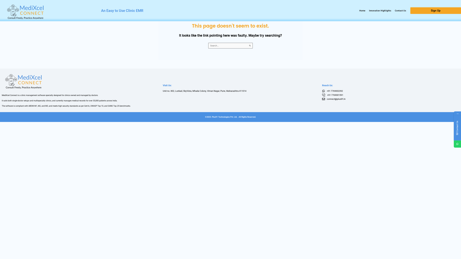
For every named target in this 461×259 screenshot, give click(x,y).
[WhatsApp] (457, 144)
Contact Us (400, 10)
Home (362, 10)
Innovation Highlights (380, 10)
